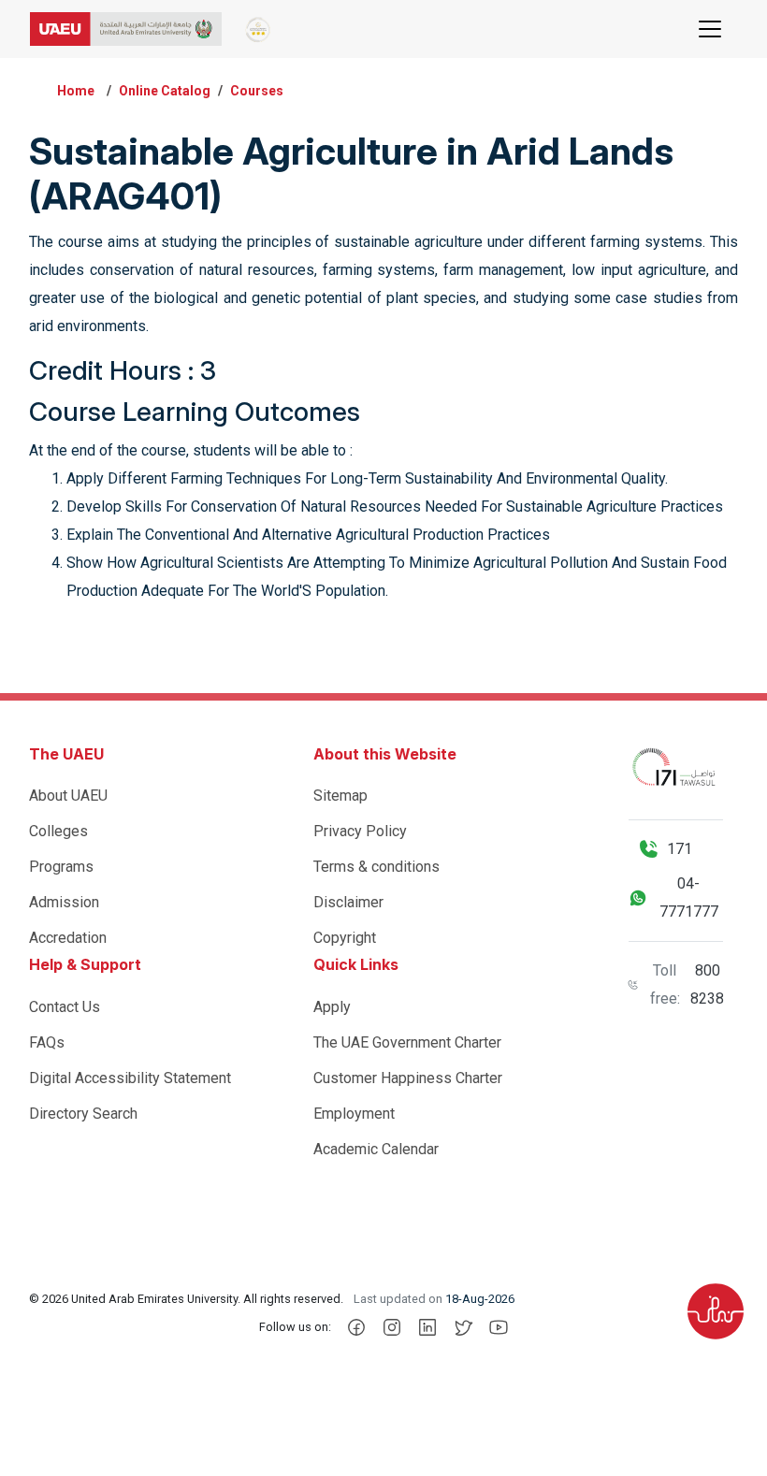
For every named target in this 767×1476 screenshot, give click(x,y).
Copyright (344, 938)
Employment (354, 1113)
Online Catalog (164, 90)
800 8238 (707, 984)
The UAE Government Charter (407, 1042)
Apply (332, 1007)
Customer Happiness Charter (407, 1078)
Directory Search (83, 1113)
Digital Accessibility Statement (130, 1078)
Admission (64, 902)
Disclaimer (348, 902)
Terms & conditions (376, 866)
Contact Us (64, 1007)
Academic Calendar (376, 1149)
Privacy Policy (360, 831)
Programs (61, 866)
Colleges (58, 831)
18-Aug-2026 (479, 1299)
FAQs (47, 1042)
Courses (256, 90)
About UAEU (68, 795)
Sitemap (340, 795)
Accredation (68, 938)
